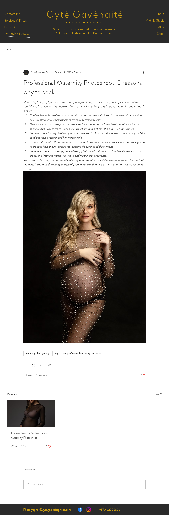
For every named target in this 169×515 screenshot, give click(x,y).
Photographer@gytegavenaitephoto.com (47, 509)
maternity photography (37, 353)
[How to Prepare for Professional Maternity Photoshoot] (31, 413)
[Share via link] (49, 365)
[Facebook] (80, 510)
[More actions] (144, 72)
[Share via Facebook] (25, 365)
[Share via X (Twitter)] (33, 365)
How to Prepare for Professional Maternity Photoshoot (30, 435)
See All (159, 394)
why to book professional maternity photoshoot (79, 353)
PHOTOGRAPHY (84, 23)
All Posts (10, 50)
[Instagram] (89, 510)
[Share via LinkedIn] (41, 365)
